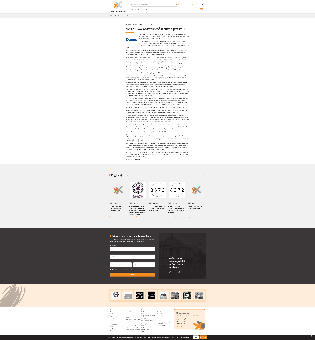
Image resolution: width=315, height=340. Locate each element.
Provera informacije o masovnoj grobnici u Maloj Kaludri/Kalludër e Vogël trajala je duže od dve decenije (118, 210)
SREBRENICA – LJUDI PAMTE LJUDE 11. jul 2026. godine (137, 208)
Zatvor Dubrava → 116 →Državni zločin (176, 207)
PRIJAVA (132, 274)
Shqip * (202, 4)
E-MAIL (111, 253)
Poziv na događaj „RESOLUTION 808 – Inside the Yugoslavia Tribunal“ (156, 209)
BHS (192, 4)
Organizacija (113, 261)
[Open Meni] (202, 10)
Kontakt (155, 10)
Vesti (111, 203)
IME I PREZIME (113, 245)
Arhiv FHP (133, 10)
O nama (148, 10)
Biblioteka (140, 10)
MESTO (134, 261)
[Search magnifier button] (176, 4)
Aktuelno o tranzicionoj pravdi (135, 24)
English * (197, 4)
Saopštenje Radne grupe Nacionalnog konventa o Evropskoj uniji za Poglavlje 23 (196, 209)
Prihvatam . (125, 270)
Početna (112, 15)
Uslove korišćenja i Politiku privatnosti (128, 270)
